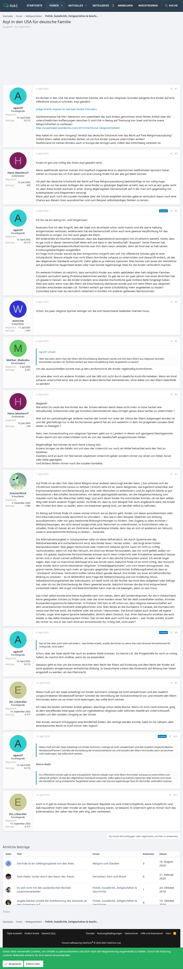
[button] (62, 5)
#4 (176, 301)
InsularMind (18, 493)
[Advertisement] (91, 55)
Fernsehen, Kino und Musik (109, 876)
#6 (176, 394)
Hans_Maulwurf (18, 172)
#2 (176, 153)
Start (168, 933)
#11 (175, 794)
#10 (175, 736)
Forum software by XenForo (91, 942)
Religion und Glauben (106, 863)
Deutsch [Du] (48, 933)
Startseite (34, 5)
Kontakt (90, 933)
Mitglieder (101, 5)
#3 (176, 210)
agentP (9, 26)
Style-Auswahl (14, 933)
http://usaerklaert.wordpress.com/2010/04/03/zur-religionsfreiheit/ (78, 128)
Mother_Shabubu (17, 360)
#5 (176, 341)
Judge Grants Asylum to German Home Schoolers (66, 109)
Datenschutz (131, 933)
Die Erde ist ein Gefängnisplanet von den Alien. (46, 863)
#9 (176, 682)
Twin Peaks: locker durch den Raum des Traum (45, 876)
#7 (176, 474)
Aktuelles (75, 5)
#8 (176, 632)
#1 (176, 88)
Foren (54, 5)
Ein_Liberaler (18, 701)
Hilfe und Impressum (152, 933)
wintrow (18, 320)
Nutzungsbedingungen (109, 933)
